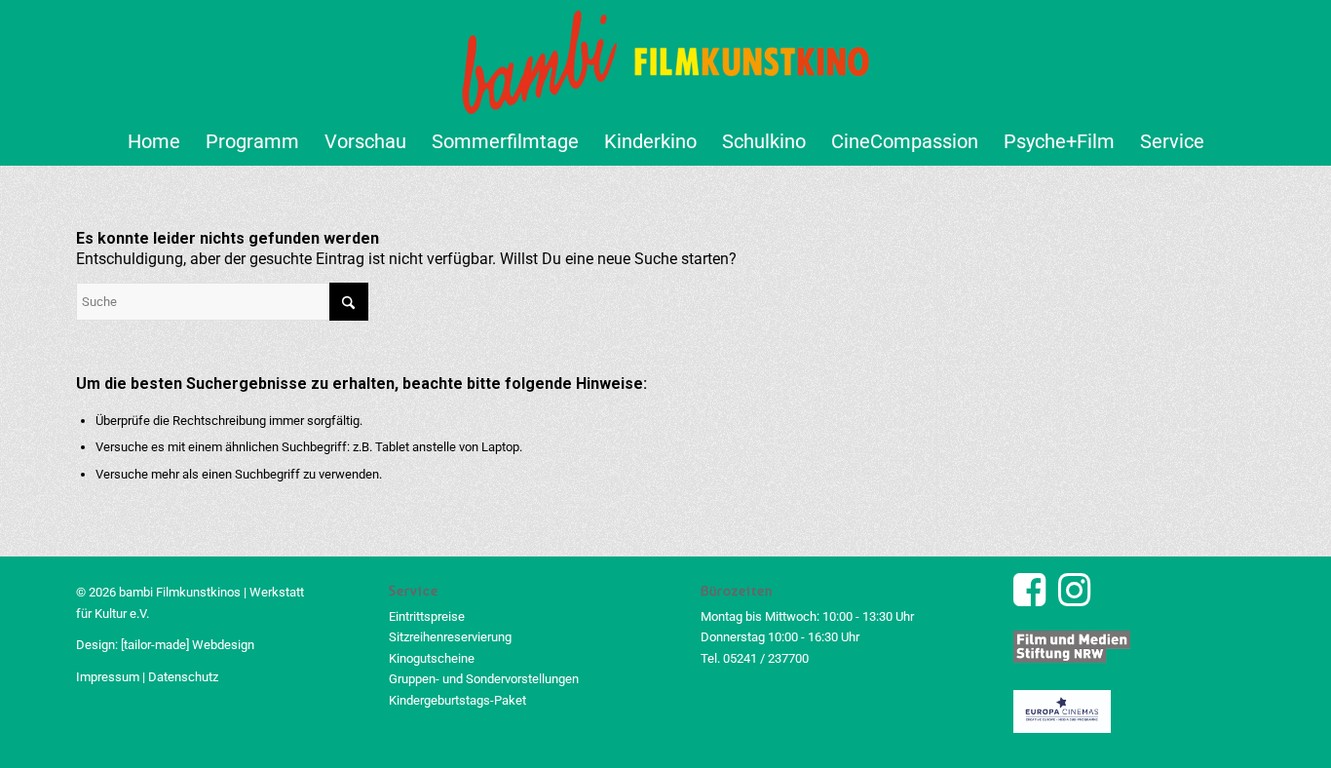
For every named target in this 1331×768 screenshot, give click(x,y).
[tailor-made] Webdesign (187, 644)
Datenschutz (183, 677)
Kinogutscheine (432, 658)
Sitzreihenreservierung (450, 637)
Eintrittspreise (427, 616)
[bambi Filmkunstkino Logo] (666, 58)
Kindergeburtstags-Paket (457, 700)
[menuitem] (154, 141)
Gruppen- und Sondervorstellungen (484, 679)
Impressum (107, 677)
